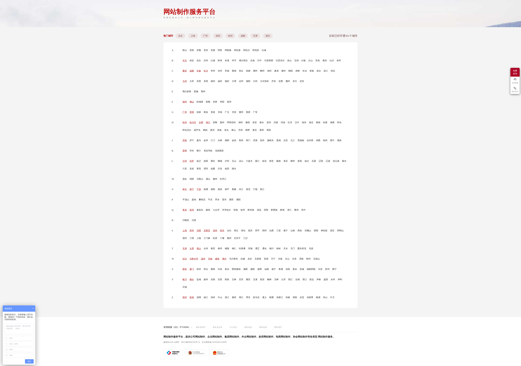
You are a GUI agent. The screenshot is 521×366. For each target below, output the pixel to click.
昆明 (184, 151)
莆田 (231, 199)
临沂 (199, 161)
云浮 (283, 279)
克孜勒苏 (219, 151)
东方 (295, 81)
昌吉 (319, 71)
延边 (311, 279)
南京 (268, 36)
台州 (206, 248)
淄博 (199, 297)
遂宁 (285, 230)
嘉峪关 (270, 140)
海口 (208, 122)
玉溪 (255, 279)
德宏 (227, 81)
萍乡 (217, 199)
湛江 (227, 297)
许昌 (220, 269)
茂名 (184, 179)
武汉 (184, 259)
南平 (227, 189)
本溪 (227, 60)
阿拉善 (237, 50)
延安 (262, 279)
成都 (243, 36)
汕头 (229, 230)
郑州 (184, 297)
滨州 (206, 60)
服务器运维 (217, 327)
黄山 (233, 130)
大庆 (192, 81)
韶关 (250, 230)
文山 (287, 259)
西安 (184, 269)
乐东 (220, 168)
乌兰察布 (233, 259)
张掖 (288, 297)
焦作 (262, 140)
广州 (205, 36)
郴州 (262, 71)
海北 (311, 122)
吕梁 (314, 161)
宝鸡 (296, 60)
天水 (285, 248)
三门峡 (207, 238)
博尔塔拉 (243, 60)
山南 (292, 230)
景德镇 (301, 140)
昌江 (326, 71)
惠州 (222, 122)
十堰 (222, 238)
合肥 (201, 122)
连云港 (336, 161)
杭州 (230, 36)
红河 (290, 122)
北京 (180, 36)
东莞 (199, 81)
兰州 (184, 161)
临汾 (307, 161)
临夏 (213, 168)
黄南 (318, 122)
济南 (184, 140)
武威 (243, 259)
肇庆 (234, 297)
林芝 (271, 161)
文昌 (294, 259)
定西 (281, 81)
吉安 (285, 140)
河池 (283, 122)
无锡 (210, 259)
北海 (252, 60)
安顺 (199, 50)
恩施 (196, 91)
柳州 (292, 161)
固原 (248, 112)
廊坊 (213, 161)
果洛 (206, 112)
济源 (255, 140)
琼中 (303, 210)
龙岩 (192, 168)
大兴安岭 (264, 81)
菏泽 (240, 130)
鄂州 (203, 91)
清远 (259, 210)
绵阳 (192, 179)
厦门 (192, 269)
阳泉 (227, 279)
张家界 (310, 297)
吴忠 (250, 259)
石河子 (237, 238)
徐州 (199, 269)
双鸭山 (340, 230)
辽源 (328, 161)
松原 (215, 238)
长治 (304, 71)
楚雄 (234, 71)
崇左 (241, 71)
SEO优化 (233, 327)
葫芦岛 (197, 130)
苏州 (192, 230)
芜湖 (266, 259)
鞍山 (184, 50)
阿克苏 (255, 50)
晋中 (332, 140)
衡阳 (247, 122)
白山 (310, 60)
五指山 (316, 259)
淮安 (254, 122)
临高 (227, 168)
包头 (199, 60)
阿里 (220, 50)
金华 (206, 140)
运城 (297, 279)
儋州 (288, 81)
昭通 (271, 297)
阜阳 (222, 102)
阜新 (215, 102)
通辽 (257, 248)
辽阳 (321, 161)
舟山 (325, 297)
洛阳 (206, 161)
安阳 (192, 50)
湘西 (245, 269)
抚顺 (208, 102)
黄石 (254, 130)
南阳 (213, 189)
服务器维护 (200, 327)
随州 (229, 238)
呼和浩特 (231, 122)
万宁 (273, 259)
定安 (302, 81)
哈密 (325, 122)
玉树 (276, 279)
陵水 (234, 168)
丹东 (273, 81)
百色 (317, 60)
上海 (193, 36)
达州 (241, 81)
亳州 (325, 60)
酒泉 (339, 140)
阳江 (290, 279)
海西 (332, 122)
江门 (213, 140)
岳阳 (213, 279)
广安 (255, 112)
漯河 (206, 168)
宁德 (255, 189)
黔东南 (251, 210)
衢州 (296, 210)
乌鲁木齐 (194, 259)
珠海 (192, 297)
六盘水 (249, 161)
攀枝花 (202, 199)
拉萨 (192, 161)
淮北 (226, 130)
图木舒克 (302, 248)
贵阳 (192, 112)
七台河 (216, 210)
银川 (184, 279)
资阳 (295, 297)
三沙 (245, 238)
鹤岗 (205, 130)
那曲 (234, 189)
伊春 (319, 279)
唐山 (199, 248)
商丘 (236, 230)
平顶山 (185, 199)
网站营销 (263, 327)
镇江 (206, 297)
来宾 (285, 161)
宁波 (199, 189)
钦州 (243, 210)
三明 (192, 238)
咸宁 (273, 269)
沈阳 (199, 230)
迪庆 (220, 81)
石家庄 (207, 230)
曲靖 (208, 210)
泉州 (192, 210)
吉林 (220, 140)
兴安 (320, 269)
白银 (303, 60)
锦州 (325, 140)
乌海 (280, 259)
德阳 (248, 81)
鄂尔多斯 (186, 91)
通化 (264, 248)
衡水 (262, 122)
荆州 (241, 140)
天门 (292, 248)
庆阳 (266, 210)
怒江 (262, 189)
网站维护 (278, 327)
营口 (304, 279)
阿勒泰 (228, 50)
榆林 (269, 279)
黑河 (212, 130)
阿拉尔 (246, 50)
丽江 (257, 161)
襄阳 (213, 269)
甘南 (220, 112)
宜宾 (241, 279)
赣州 (241, 112)
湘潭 (259, 269)
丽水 (344, 161)
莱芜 (199, 168)
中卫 (332, 297)
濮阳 (238, 199)
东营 (206, 81)
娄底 (300, 161)
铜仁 (234, 248)
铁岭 (278, 248)
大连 (184, 81)
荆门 (248, 140)
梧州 (308, 259)
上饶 (199, 238)
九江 (292, 140)
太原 (192, 248)
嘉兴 (199, 140)
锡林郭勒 (311, 269)
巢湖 (276, 71)
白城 (264, 50)
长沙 (206, 71)
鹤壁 (247, 130)
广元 (227, 112)
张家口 (279, 297)
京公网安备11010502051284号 (214, 342)
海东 (304, 122)
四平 (257, 230)
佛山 (192, 102)
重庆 (184, 71)
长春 (199, 71)
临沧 (264, 161)
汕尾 (271, 230)
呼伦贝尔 (186, 130)
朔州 (264, 230)
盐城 (199, 279)
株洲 (318, 297)
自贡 (302, 297)
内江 (241, 189)
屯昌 (311, 248)
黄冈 (262, 130)
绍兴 (222, 230)
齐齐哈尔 (226, 210)
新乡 (227, 269)
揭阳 (227, 140)
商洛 (300, 230)
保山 (289, 60)
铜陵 (227, 248)
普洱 (224, 199)
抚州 (229, 102)
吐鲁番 (242, 248)
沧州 (220, 71)
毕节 (234, 60)
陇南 (278, 161)
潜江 (289, 210)
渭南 (301, 259)
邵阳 (316, 230)
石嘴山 (308, 230)
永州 (333, 279)
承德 (311, 71)
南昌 (220, 189)
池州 (269, 71)
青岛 (184, 210)
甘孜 (234, 112)
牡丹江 (223, 179)
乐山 (234, 161)
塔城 (250, 248)
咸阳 (252, 269)
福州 (184, 102)
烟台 (192, 279)
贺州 (269, 122)
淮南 (219, 130)
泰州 (220, 248)
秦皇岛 (200, 210)
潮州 (255, 71)
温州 (203, 259)
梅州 (215, 179)
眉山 (208, 179)
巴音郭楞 (268, 60)
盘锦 (194, 199)
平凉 (210, 199)
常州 (213, 71)
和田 (269, 130)
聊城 (220, 161)
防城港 (200, 102)
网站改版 (248, 327)
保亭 (339, 60)
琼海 (236, 210)
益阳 (326, 279)
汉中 (297, 122)
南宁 (192, 189)
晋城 (278, 140)
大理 (234, 81)
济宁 (192, 140)
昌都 (248, 71)
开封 (192, 151)
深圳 (218, 36)
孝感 (281, 269)
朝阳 (290, 71)
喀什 (199, 151)
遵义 (264, 297)
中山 (220, 297)
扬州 (206, 279)
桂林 (199, 112)
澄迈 (333, 71)
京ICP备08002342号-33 (190, 342)
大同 (255, 81)
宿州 (184, 238)
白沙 (332, 60)
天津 (255, 36)
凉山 (241, 161)
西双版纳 (236, 269)
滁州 (283, 71)
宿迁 (332, 230)
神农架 (324, 230)
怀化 (339, 122)
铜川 (271, 248)
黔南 (282, 210)
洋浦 (184, 287)
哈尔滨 (193, 122)
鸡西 (318, 140)
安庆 (206, 50)
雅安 (248, 279)
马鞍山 (200, 179)
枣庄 (248, 297)
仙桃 (266, 269)
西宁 (334, 269)
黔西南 (274, 210)
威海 (217, 259)
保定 (192, 60)
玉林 (234, 279)
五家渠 (258, 259)
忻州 (327, 269)
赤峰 (297, 71)
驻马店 (256, 297)
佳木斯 (310, 140)
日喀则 (185, 220)
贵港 (213, 112)
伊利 (340, 279)
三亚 (278, 230)
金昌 (234, 140)
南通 (206, 189)
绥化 (243, 230)
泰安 (213, 248)
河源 (276, 122)
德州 (213, 81)
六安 (184, 168)
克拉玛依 (208, 151)
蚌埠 (220, 60)
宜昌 (220, 279)
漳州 (213, 297)
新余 (295, 269)
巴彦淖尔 (280, 60)
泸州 (227, 161)
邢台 (206, 269)
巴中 (259, 60)
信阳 (288, 269)
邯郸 (215, 122)
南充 (248, 189)
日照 (194, 220)
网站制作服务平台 (189, 11)
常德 (227, 71)
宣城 (302, 269)
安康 (213, 50)
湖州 (240, 122)
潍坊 (224, 259)
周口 (241, 297)
